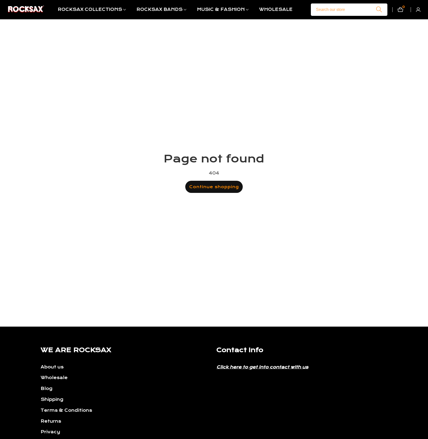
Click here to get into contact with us (262, 367)
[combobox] (349, 9)
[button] (90, 9)
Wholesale (54, 378)
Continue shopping (214, 186)
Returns (51, 421)
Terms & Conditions (66, 410)
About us (52, 367)
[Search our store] (379, 9)
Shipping (52, 399)
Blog (47, 388)
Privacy (50, 432)
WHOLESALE (276, 9)
